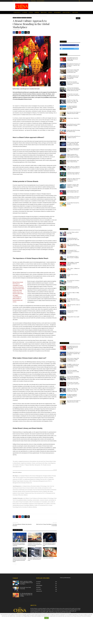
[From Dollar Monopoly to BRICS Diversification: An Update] (63, 126)
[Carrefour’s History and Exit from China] (63, 234)
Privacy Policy (33, 0)
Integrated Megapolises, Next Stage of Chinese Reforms (73, 161)
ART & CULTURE (66, 12)
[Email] (25, 32)
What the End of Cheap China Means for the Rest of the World (46, 525)
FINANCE (50, 12)
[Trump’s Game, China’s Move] (50, 552)
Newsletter (28, 0)
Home (14, 0)
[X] (17, 32)
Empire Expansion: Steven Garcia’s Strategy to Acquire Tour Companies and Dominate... (73, 156)
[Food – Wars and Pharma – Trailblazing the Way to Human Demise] (63, 246)
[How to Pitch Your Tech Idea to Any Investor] (63, 282)
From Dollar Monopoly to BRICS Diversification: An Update (73, 125)
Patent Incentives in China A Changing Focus (72, 311)
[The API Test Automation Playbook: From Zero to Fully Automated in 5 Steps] (50, 537)
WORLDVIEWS (17, 12)
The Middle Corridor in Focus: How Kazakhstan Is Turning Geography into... (73, 77)
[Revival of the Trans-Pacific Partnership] (16, 589)
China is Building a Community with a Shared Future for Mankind (73, 264)
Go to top (55, 469)
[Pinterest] (20, 32)
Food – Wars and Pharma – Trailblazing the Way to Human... (73, 245)
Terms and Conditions (40, 0)
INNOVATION (43, 12)
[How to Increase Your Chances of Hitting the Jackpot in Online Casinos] (63, 114)
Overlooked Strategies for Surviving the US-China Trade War (73, 239)
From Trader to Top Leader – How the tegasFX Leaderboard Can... (73, 95)
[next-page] (15, 564)
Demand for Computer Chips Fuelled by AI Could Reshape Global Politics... (73, 186)
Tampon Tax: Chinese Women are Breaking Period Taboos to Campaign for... (73, 180)
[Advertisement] (55, 6)
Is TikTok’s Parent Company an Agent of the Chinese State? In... (73, 173)
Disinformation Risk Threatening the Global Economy (73, 131)
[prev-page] (13, 564)
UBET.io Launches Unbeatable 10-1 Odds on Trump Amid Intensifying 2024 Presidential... (73, 143)
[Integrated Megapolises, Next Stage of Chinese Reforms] (63, 162)
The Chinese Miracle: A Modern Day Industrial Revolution (22, 525)
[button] (79, 0)
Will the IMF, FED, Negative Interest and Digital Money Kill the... (73, 288)
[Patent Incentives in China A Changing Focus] (63, 312)
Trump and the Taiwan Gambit (73, 316)
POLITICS (31, 12)
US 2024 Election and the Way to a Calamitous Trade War (73, 137)
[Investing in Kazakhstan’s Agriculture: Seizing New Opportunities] (63, 108)
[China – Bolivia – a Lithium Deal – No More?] (63, 270)
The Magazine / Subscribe (20, 0)
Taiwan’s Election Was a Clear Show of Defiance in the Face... (73, 191)
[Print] (28, 32)
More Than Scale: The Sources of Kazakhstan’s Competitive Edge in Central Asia (19, 544)
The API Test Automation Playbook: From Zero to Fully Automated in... (73, 83)
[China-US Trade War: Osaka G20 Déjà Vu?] (63, 306)
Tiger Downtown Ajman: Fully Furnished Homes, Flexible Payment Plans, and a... (73, 71)
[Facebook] (14, 32)
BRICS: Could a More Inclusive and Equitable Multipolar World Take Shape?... (26, 583)
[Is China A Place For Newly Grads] (63, 276)
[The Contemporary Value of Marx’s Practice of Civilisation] (63, 258)
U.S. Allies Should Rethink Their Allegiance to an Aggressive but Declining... (26, 595)
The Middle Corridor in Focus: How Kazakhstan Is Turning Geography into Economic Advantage (35, 544)
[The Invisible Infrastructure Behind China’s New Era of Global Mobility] (63, 59)
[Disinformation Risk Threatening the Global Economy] (63, 132)
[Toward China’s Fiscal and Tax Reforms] (63, 204)
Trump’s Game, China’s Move (48, 557)
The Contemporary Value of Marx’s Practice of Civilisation (73, 257)
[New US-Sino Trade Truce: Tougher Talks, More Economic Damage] (63, 300)
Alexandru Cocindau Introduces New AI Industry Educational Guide (73, 150)
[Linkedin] (22, 32)
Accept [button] (46, 617)
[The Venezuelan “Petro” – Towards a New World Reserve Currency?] (63, 252)
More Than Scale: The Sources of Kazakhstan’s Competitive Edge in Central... (73, 65)
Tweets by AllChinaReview (65, 577)
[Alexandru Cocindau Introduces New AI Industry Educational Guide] (63, 150)
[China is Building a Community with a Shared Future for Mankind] (63, 264)
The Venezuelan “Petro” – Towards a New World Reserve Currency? (73, 251)
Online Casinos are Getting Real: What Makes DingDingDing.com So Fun (73, 168)
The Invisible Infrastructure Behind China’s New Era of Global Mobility (72, 59)
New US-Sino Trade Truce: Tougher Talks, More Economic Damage (73, 300)
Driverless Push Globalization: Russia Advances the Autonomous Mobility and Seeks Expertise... (73, 89)
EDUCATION (75, 12)
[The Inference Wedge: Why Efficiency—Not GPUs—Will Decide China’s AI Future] (35, 552)
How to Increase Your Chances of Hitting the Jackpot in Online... (73, 113)
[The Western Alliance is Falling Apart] (63, 294)
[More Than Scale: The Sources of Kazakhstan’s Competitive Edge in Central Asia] (20, 537)
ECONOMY (24, 12)
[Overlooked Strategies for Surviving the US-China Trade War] (63, 240)
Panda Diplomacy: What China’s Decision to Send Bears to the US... (73, 198)
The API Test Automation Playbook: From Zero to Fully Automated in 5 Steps (49, 544)
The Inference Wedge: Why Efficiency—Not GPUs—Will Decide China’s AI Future (34, 559)
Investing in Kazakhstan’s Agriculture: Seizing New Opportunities (72, 107)
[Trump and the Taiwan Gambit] (63, 318)
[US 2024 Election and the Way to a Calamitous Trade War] (63, 138)
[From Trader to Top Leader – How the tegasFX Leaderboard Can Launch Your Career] (63, 95)
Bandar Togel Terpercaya (48, 611)
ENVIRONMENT (57, 12)
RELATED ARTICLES (17, 530)
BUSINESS (37, 12)
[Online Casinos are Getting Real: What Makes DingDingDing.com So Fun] (63, 168)
